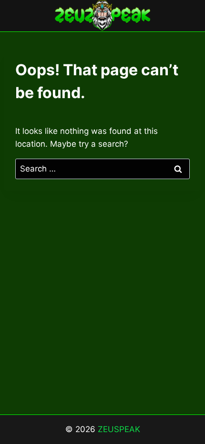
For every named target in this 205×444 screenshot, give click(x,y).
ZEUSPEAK (119, 429)
